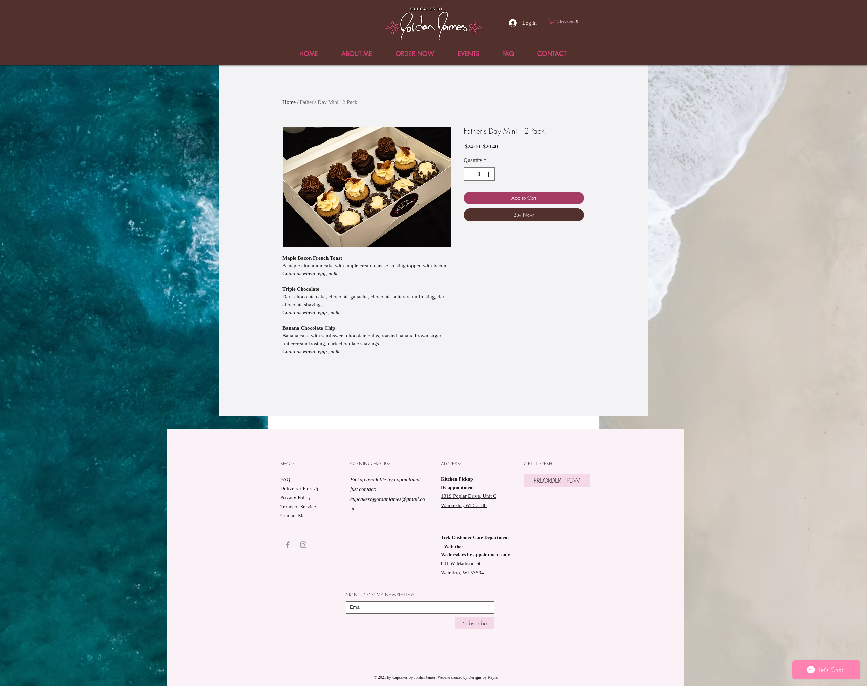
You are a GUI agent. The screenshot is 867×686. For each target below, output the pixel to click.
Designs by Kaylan (483, 677)
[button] (566, 21)
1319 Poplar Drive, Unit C (468, 496)
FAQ (285, 479)
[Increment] (489, 174)
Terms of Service (298, 506)
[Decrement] (469, 174)
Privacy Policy (295, 497)
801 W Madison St (460, 563)
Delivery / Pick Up (300, 488)
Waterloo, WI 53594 (462, 572)
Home (289, 102)
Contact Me (292, 515)
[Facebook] (287, 544)
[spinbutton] (479, 174)
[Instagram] (303, 544)
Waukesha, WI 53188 (464, 505)
